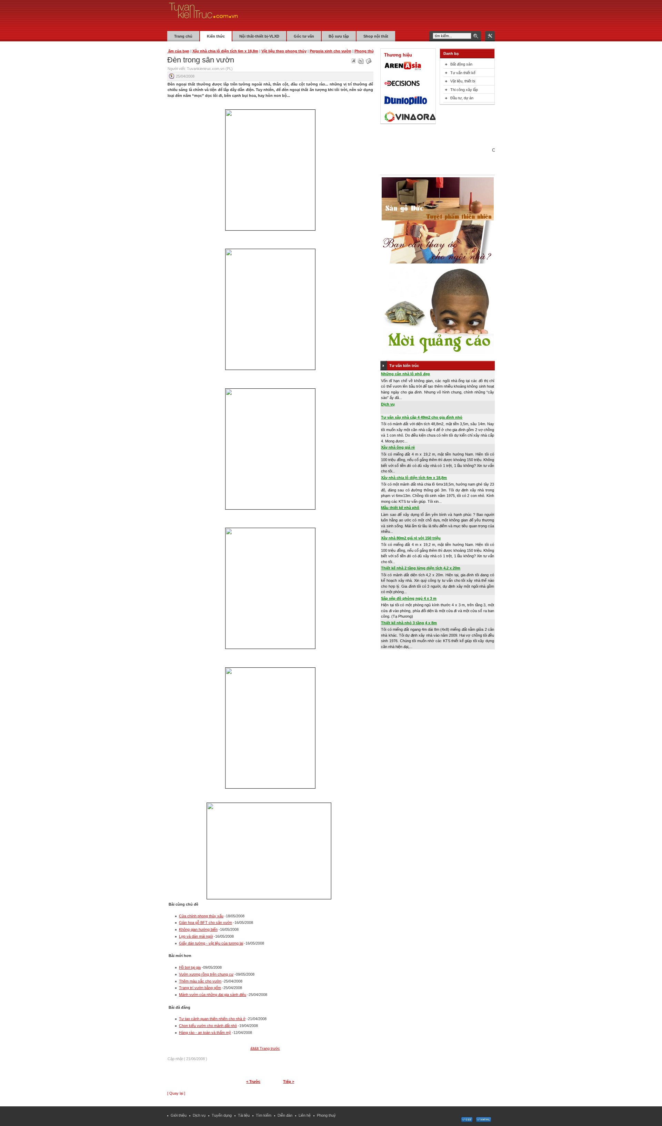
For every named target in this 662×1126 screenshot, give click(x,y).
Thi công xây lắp (464, 90)
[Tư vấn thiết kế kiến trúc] (203, 15)
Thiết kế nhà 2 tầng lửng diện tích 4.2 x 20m (420, 568)
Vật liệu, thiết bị (462, 81)
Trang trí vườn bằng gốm (200, 988)
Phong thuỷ (326, 1115)
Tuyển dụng (222, 1115)
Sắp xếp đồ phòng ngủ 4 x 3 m (409, 598)
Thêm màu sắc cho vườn (200, 981)
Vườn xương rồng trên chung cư (206, 974)
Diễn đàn (285, 1115)
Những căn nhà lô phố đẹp (405, 374)
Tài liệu (244, 1115)
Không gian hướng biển (198, 929)
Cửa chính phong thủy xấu (201, 916)
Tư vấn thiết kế (462, 73)
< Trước (253, 1081)
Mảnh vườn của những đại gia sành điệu (212, 995)
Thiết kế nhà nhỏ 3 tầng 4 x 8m (409, 623)
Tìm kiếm (263, 1115)
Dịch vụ (388, 404)
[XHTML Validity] (483, 1121)
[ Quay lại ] (176, 1093)
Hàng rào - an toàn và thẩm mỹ (205, 1032)
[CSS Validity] (467, 1121)
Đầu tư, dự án (461, 98)
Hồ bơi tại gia (190, 967)
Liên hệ (305, 1115)
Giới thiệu (179, 1115)
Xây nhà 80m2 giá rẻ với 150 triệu (411, 538)
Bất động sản (461, 64)
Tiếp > (288, 1081)
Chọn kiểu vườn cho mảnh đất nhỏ (208, 1026)
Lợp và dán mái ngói (196, 936)
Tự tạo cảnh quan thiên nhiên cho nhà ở (212, 1019)
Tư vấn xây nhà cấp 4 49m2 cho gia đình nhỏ (421, 417)
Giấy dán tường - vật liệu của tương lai (211, 943)
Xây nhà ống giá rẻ (398, 447)
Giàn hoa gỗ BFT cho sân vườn (205, 922)
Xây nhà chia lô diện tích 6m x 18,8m (414, 478)
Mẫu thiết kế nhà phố (400, 508)
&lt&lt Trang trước (265, 1048)
